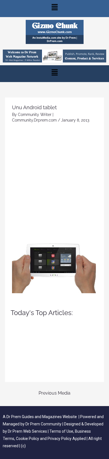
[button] (54, 8)
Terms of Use (61, 431)
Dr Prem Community (43, 424)
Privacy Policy (60, 438)
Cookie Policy (28, 438)
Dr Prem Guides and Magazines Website (41, 416)
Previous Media (54, 393)
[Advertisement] (54, 181)
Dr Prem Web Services (27, 431)
